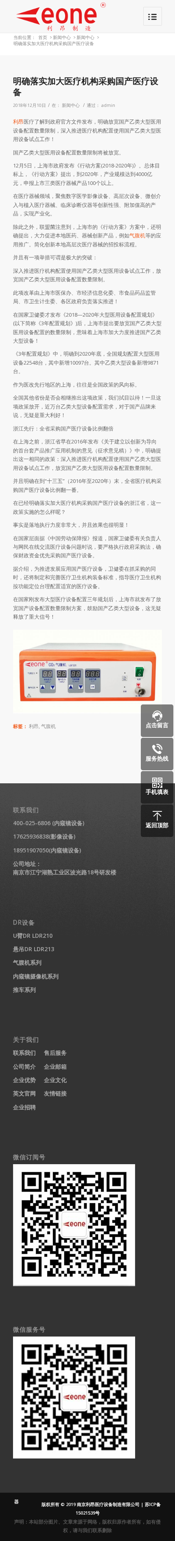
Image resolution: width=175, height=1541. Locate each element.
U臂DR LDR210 (32, 935)
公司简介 (24, 1066)
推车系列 (24, 989)
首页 (42, 37)
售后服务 (55, 1052)
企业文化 (55, 1080)
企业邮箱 (55, 1066)
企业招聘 (24, 1107)
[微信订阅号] (74, 1284)
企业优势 (24, 1080)
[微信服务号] (74, 1456)
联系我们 (24, 1052)
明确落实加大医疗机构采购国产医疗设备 (85, 86)
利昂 (18, 121)
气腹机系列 (27, 962)
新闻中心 (62, 37)
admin (108, 105)
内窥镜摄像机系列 (36, 976)
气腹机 (137, 235)
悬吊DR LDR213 (33, 949)
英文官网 (24, 1093)
